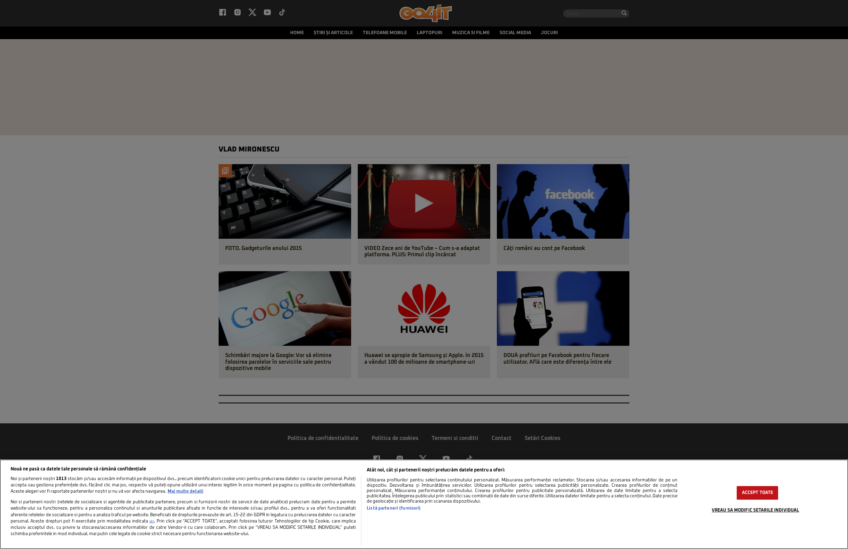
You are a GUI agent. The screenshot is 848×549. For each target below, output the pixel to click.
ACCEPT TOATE (757, 493)
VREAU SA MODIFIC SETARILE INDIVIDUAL (755, 510)
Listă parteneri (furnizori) (394, 508)
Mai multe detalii (185, 491)
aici (151, 521)
